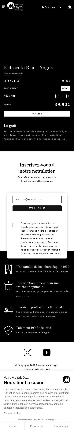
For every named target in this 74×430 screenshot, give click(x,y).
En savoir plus (12, 413)
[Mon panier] (70, 7)
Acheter (37, 113)
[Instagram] (27, 352)
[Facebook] (46, 352)
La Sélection (48, 7)
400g (65, 88)
